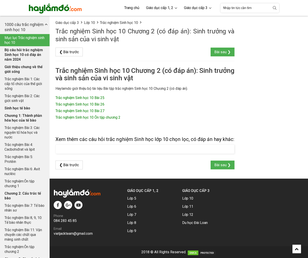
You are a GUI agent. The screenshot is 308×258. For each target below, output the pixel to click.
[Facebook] (58, 205)
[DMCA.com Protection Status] (201, 252)
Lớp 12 (187, 214)
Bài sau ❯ (222, 52)
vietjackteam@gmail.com (73, 233)
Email (58, 229)
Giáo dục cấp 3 (196, 8)
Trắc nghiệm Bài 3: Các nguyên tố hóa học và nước (22, 132)
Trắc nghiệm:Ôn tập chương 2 (19, 249)
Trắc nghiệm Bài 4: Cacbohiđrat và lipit (20, 147)
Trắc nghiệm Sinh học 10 (119, 23)
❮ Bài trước (69, 52)
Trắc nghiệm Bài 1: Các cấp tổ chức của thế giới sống (23, 84)
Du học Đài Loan (195, 223)
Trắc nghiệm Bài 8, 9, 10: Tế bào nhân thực (23, 220)
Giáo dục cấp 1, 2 (160, 8)
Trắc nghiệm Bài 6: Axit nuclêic (22, 171)
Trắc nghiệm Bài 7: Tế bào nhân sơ (24, 207)
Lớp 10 (89, 23)
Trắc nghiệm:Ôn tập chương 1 (19, 183)
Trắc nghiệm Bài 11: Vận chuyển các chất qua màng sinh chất (23, 235)
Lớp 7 (131, 214)
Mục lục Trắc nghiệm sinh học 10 (24, 40)
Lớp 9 (131, 231)
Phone (58, 216)
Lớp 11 (187, 206)
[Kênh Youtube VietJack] (78, 205)
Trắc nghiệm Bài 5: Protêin (19, 159)
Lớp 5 (131, 198)
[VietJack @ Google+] (68, 205)
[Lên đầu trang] (296, 248)
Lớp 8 (131, 223)
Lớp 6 (131, 206)
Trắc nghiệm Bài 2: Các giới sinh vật (22, 98)
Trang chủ (131, 8)
